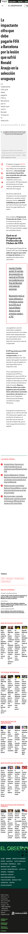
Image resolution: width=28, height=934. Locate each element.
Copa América (6, 581)
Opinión (3, 872)
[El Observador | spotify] (26, 852)
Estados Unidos (6, 885)
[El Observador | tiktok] (19, 852)
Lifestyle (22, 869)
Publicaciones (6, 880)
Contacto (3, 930)
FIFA (3, 578)
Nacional (9, 861)
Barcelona (10, 578)
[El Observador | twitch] (26, 855)
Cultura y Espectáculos (9, 869)
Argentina (4, 882)
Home (3, 858)
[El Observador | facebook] (19, 849)
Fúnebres (10, 872)
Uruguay (4, 1)
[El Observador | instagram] (23, 849)
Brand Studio (5, 866)
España (12, 882)
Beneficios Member (18, 858)
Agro (19, 864)
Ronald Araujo (19, 578)
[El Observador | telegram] (22, 855)
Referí (3, 861)
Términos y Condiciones (4, 927)
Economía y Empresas (8, 864)
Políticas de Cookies (4, 919)
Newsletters (16, 880)
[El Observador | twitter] (16, 849)
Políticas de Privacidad (4, 923)
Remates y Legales (7, 874)
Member (8, 858)
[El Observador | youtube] (26, 849)
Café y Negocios (20, 861)
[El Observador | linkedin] (22, 852)
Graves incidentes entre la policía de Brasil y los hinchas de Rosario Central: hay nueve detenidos (12, 611)
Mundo (13, 866)
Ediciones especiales (8, 877)
